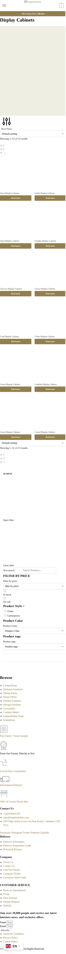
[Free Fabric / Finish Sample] (3, 732)
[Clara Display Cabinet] (15, 221)
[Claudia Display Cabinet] (50, 221)
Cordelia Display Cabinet (46, 384)
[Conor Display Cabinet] (15, 364)
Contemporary (13, 616)
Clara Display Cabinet (9, 241)
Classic (10, 611)
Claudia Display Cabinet (45, 241)
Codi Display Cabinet (9, 336)
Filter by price (10, 581)
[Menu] (7, 5)
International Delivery (11, 785)
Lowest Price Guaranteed (13, 771)
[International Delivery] (4, 781)
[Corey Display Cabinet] (15, 412)
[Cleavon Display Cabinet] (15, 269)
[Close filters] (1, 670)
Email (3, 926)
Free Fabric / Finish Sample (14, 736)
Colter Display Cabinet (45, 336)
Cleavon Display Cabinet (11, 289)
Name (3, 922)
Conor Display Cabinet (10, 384)
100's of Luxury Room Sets (14, 801)
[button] (61, 5)
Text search (9, 570)
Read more (15, 198)
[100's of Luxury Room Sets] (4, 797)
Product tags (9, 641)
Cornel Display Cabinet (45, 432)
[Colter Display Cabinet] (50, 316)
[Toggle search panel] (3, 13)
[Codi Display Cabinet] (15, 316)
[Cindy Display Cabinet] (50, 173)
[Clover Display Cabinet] (50, 269)
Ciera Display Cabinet (9, 193)
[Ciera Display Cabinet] (15, 173)
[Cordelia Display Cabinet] (50, 364)
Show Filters (6, 129)
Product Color (10, 626)
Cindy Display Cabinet (45, 193)
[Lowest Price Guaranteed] (4, 767)
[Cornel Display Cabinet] (50, 412)
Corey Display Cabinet (10, 432)
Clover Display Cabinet (45, 289)
